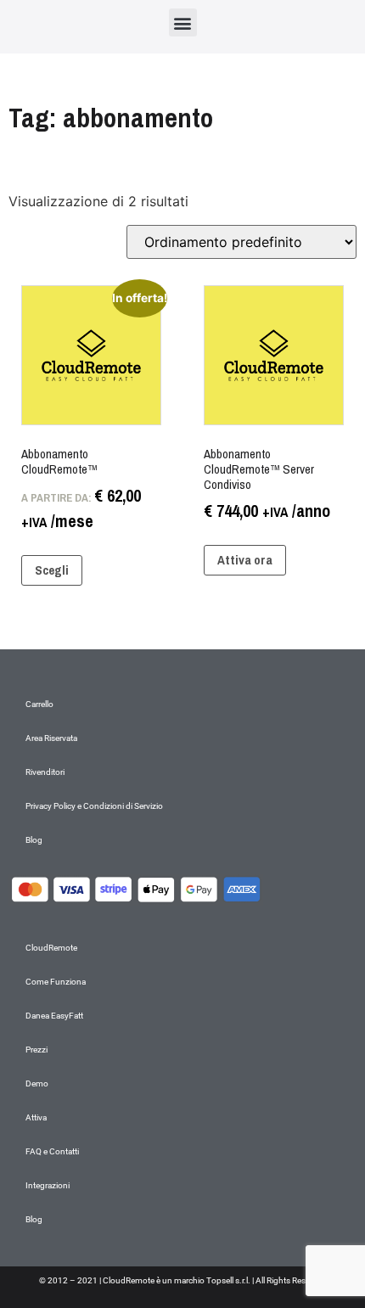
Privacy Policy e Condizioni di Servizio (94, 805)
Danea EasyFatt (54, 1015)
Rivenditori (45, 772)
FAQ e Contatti (52, 1151)
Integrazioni (47, 1185)
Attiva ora (244, 560)
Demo (36, 1083)
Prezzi (36, 1049)
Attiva (36, 1117)
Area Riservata (51, 738)
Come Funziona (55, 981)
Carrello (39, 704)
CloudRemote (51, 947)
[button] (183, 22)
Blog (33, 839)
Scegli (52, 570)
